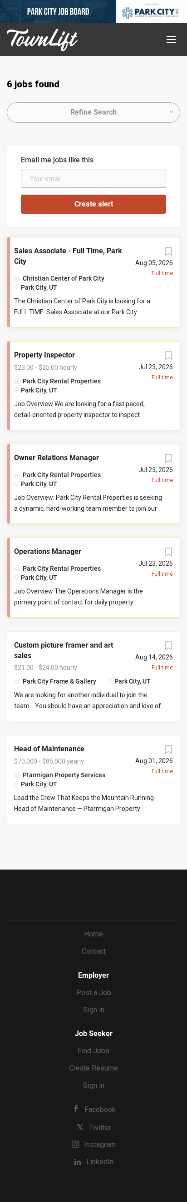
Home (93, 934)
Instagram (100, 1144)
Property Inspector (44, 355)
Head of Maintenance (49, 748)
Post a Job (93, 992)
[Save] (168, 253)
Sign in (93, 1010)
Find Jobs (93, 1050)
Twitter (100, 1127)
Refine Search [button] (93, 112)
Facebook (100, 1109)
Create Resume (93, 1068)
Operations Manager (47, 551)
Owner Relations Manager (56, 457)
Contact (94, 951)
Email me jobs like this (57, 160)
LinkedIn (99, 1161)
